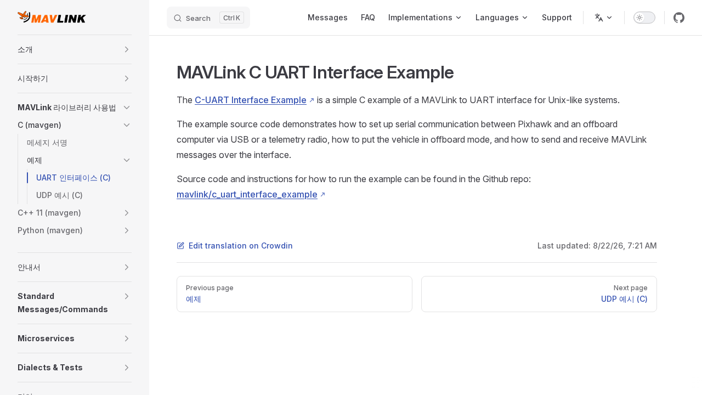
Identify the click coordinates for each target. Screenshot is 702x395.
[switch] (644, 18)
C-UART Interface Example (251, 99)
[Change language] (604, 17)
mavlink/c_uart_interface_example (247, 194)
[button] (126, 49)
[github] (679, 17)
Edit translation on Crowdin (241, 245)
